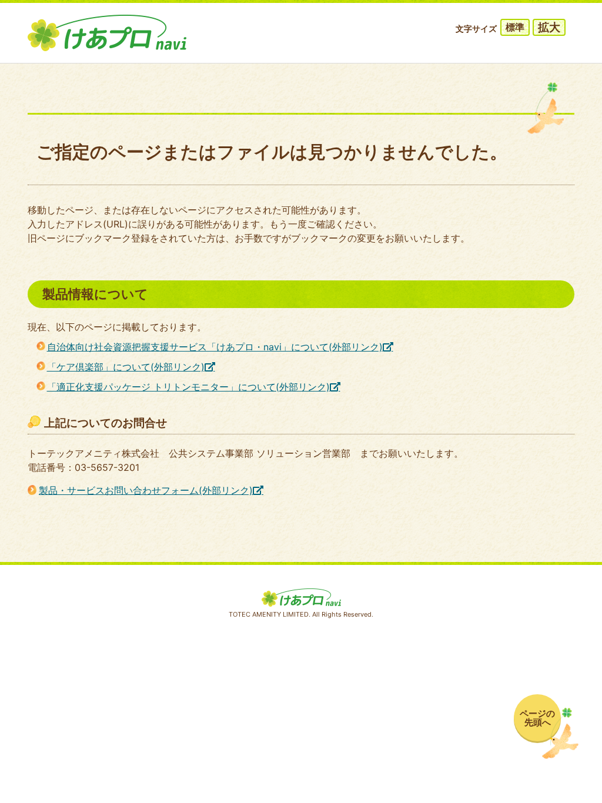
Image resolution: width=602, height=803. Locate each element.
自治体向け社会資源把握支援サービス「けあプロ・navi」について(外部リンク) (215, 347)
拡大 (549, 27)
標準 (515, 27)
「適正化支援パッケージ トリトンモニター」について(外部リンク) (188, 387)
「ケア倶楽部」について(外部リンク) (126, 367)
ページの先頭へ (537, 718)
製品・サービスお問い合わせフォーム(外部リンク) (146, 490)
